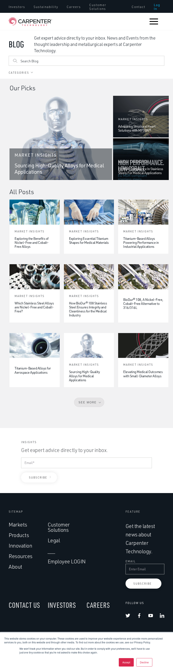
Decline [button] (144, 662)
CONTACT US (24, 604)
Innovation (20, 545)
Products (19, 535)
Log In (157, 7)
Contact (138, 7)
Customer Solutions (97, 7)
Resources (20, 556)
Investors (17, 7)
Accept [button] (126, 662)
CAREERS (98, 604)
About (15, 566)
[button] (153, 21)
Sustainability (46, 7)
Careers (74, 7)
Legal (54, 540)
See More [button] (87, 402)
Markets (18, 524)
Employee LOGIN (67, 561)
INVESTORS (62, 604)
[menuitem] (17, 7)
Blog (16, 44)
